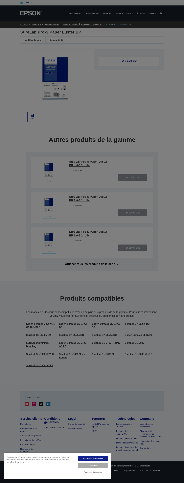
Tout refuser (93, 465)
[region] (57, 466)
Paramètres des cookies (93, 472)
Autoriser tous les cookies (93, 458)
